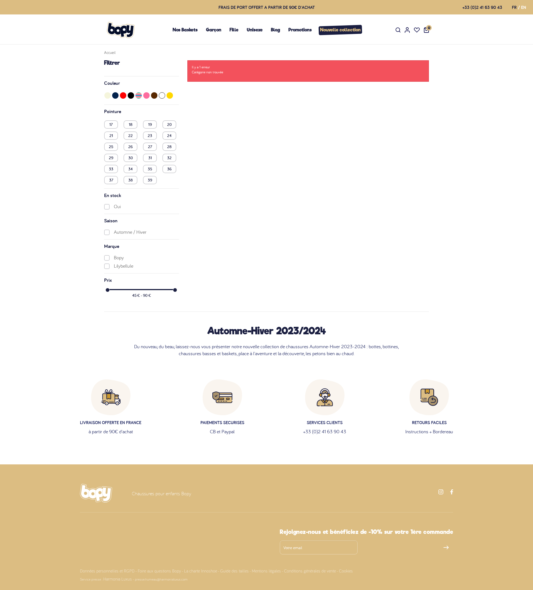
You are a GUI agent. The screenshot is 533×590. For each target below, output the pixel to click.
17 (111, 124)
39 (150, 179)
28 (169, 146)
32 (169, 157)
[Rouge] (123, 95)
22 (130, 135)
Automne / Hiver (130, 232)
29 (111, 157)
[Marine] (115, 95)
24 (169, 135)
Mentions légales (266, 571)
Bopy (119, 257)
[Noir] (131, 95)
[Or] (170, 95)
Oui (117, 206)
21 (111, 135)
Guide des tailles (234, 571)
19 (150, 124)
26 (130, 146)
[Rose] (146, 95)
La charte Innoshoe (200, 571)
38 (130, 179)
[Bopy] (121, 30)
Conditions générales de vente (310, 571)
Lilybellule (123, 266)
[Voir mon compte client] (407, 30)
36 (169, 168)
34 (130, 168)
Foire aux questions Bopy (159, 571)
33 (111, 168)
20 (169, 124)
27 (150, 146)
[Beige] (107, 95)
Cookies (346, 571)
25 (111, 146)
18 (130, 124)
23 (150, 135)
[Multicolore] (138, 95)
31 (150, 157)
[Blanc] (162, 95)
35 (150, 168)
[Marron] (154, 95)
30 (130, 157)
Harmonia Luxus (117, 579)
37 (111, 179)
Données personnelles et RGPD (107, 571)
